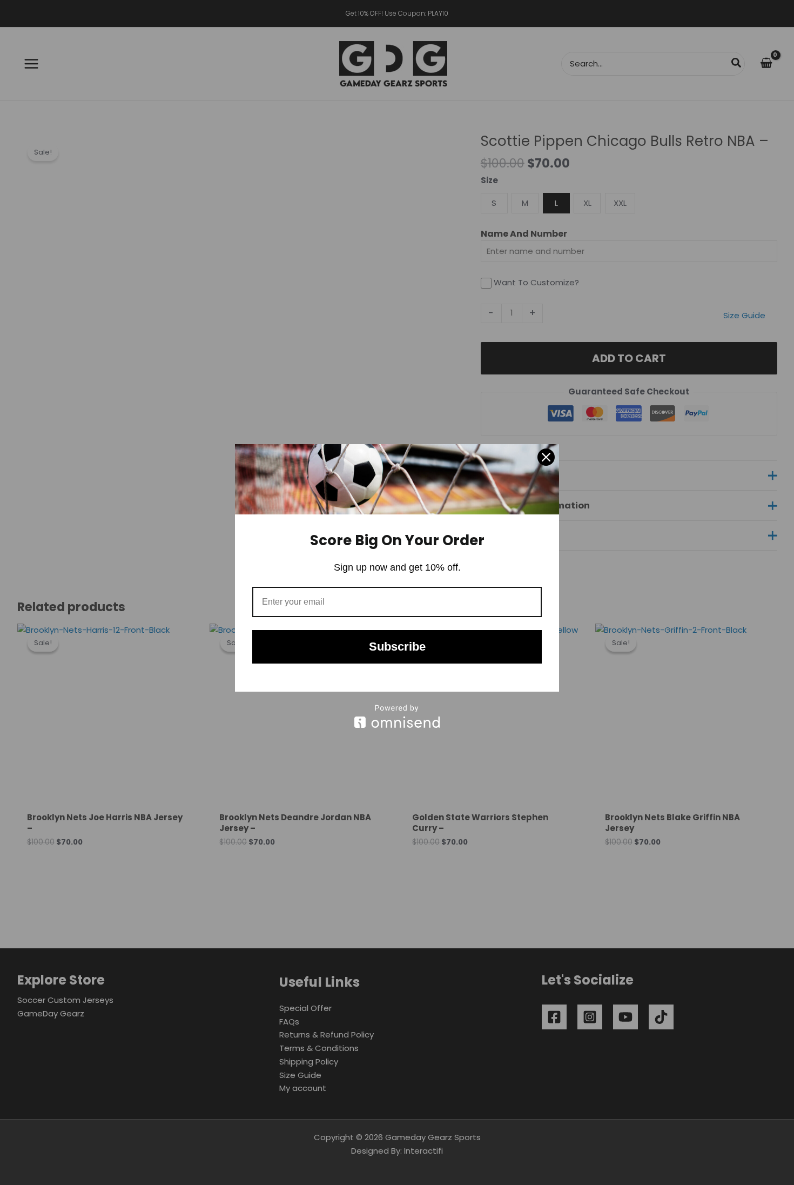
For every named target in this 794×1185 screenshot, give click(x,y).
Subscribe (397, 646)
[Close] (546, 457)
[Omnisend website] (397, 716)
